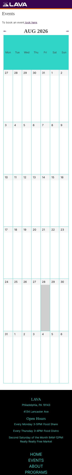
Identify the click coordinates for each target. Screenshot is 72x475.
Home (36, 454)
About (36, 466)
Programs (36, 472)
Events (36, 460)
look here (30, 22)
